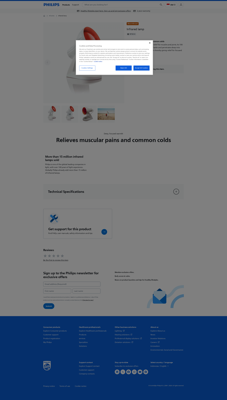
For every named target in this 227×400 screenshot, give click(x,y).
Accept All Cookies (141, 68)
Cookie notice (98, 61)
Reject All (123, 68)
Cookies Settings (87, 68)
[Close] (149, 43)
